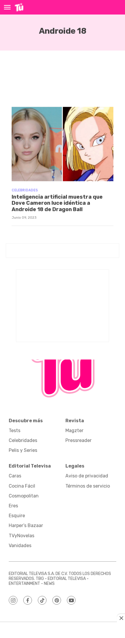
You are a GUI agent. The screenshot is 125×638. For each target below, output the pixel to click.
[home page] (19, 7)
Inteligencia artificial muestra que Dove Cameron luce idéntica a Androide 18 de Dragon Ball (57, 203)
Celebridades (25, 190)
